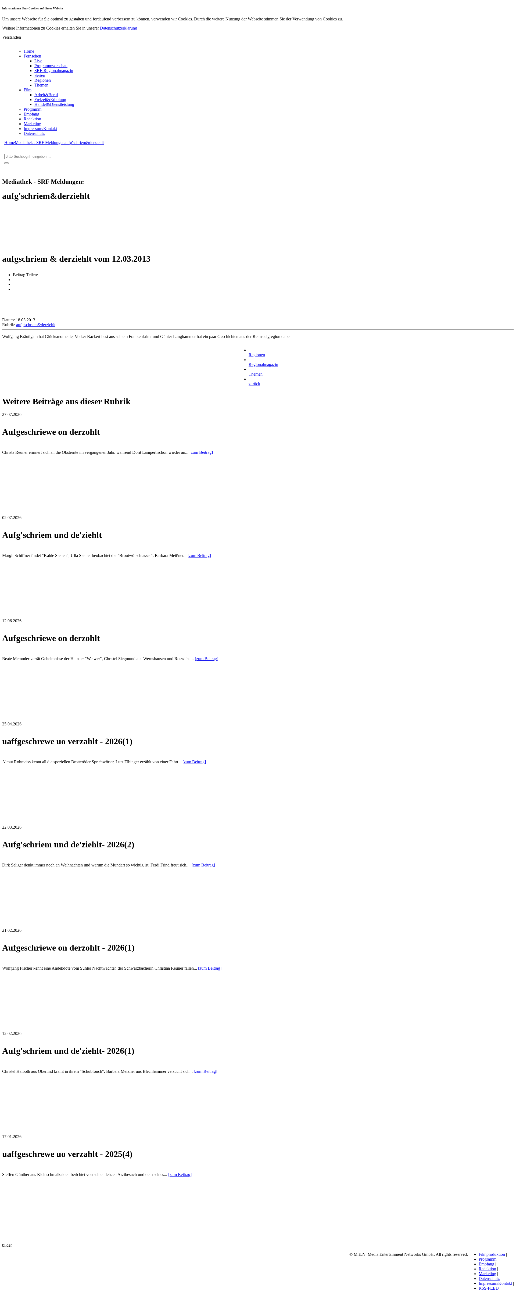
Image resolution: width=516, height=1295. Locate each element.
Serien (39, 75)
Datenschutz (34, 133)
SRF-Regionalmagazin (53, 70)
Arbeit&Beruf (46, 94)
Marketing (32, 123)
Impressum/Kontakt (40, 128)
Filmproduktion (492, 1254)
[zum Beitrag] (201, 452)
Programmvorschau (50, 65)
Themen (41, 85)
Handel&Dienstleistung (54, 104)
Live (38, 61)
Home (29, 51)
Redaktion (32, 119)
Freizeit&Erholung (50, 99)
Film (27, 90)
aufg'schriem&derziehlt (84, 142)
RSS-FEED (489, 1288)
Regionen (42, 80)
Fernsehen (32, 56)
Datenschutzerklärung (118, 28)
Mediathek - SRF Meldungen (39, 142)
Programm (32, 109)
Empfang (31, 114)
